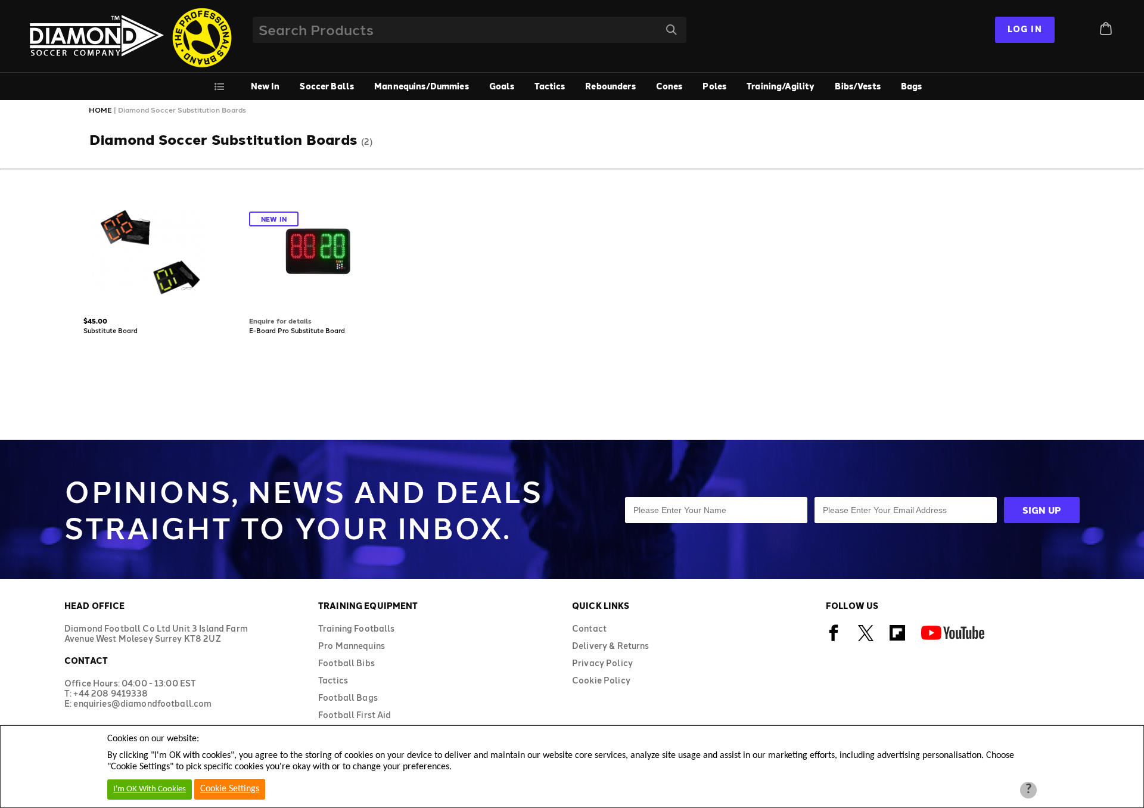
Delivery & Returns (610, 646)
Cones (669, 86)
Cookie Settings (229, 789)
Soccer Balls (327, 86)
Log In (1025, 29)
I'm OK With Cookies (149, 789)
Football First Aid (354, 715)
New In (265, 86)
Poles (714, 86)
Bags (911, 86)
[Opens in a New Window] (834, 639)
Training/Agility (781, 86)
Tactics (549, 86)
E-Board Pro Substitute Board (297, 330)
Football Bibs (346, 663)
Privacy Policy (602, 663)
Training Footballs (356, 628)
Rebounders (610, 86)
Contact (589, 628)
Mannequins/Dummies (421, 86)
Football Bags (348, 697)
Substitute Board (110, 330)
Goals (502, 86)
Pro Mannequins (351, 646)
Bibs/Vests (857, 86)
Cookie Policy (601, 680)
